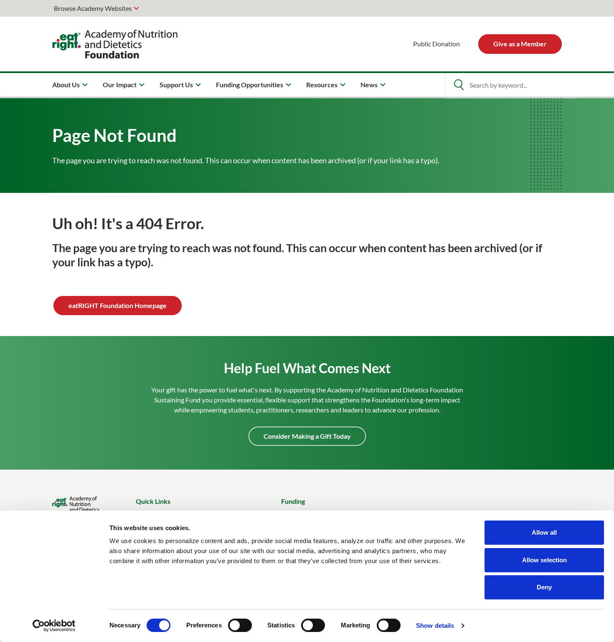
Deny (544, 587)
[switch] (240, 625)
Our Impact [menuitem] (120, 84)
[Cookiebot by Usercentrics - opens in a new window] (54, 625)
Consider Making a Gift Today (307, 436)
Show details (435, 625)
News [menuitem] (369, 84)
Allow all (544, 532)
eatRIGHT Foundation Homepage (118, 305)
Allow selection (544, 560)
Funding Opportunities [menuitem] (249, 84)
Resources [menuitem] (321, 84)
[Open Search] (458, 84)
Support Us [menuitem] (176, 84)
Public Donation (436, 44)
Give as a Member (520, 44)
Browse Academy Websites (93, 8)
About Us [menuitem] (66, 84)
